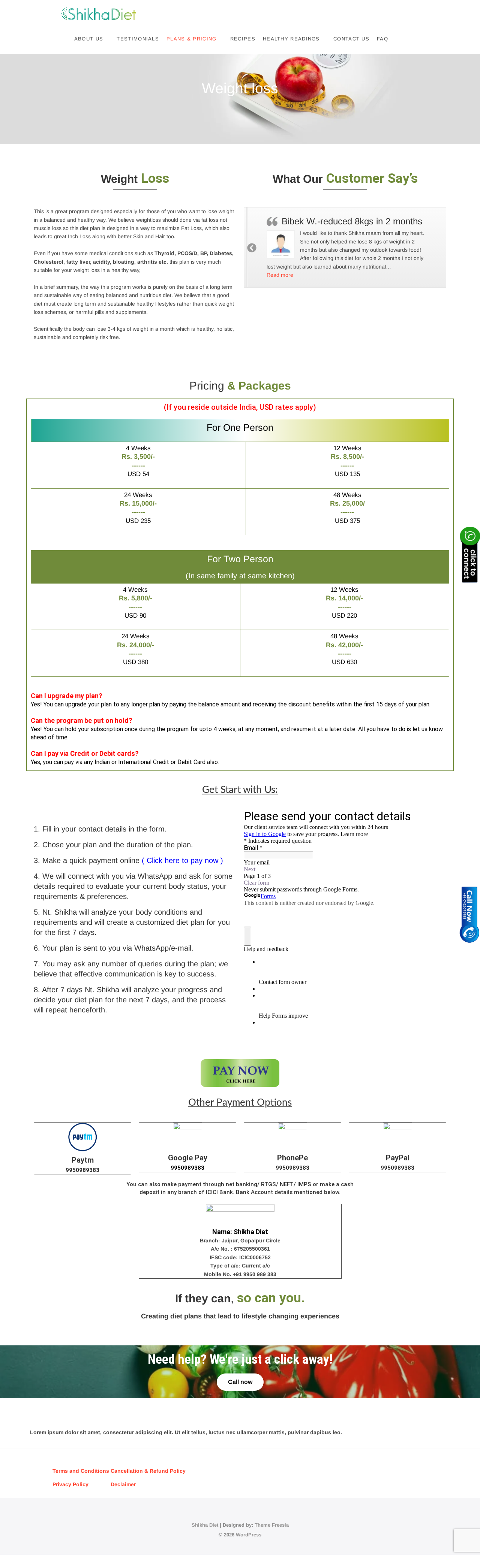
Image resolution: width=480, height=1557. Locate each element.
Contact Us (351, 39)
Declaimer (123, 1484)
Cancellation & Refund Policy (148, 1471)
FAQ (382, 39)
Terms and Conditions (81, 1471)
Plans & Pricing (191, 39)
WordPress (248, 1535)
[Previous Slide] (252, 247)
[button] (276, 275)
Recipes (242, 39)
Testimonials (138, 39)
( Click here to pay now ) (182, 860)
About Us (88, 39)
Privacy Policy (70, 1484)
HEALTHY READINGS (291, 39)
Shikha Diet (205, 1525)
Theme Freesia (272, 1525)
